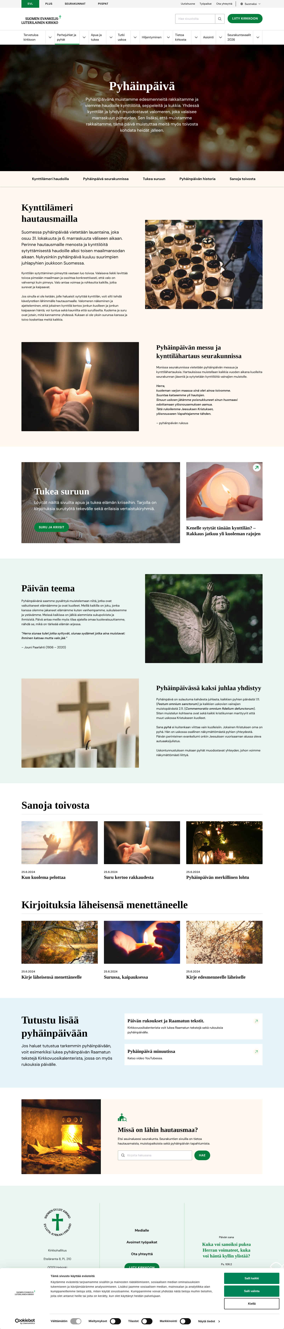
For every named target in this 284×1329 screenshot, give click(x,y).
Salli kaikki (252, 1278)
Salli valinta (251, 1291)
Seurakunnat (75, 4)
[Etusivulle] (41, 19)
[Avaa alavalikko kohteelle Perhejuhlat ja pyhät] (84, 37)
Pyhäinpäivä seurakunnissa (106, 179)
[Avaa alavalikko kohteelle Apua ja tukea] (111, 37)
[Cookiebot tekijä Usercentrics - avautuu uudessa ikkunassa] (25, 1321)
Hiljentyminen (152, 37)
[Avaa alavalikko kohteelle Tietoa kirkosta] (196, 37)
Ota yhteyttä (224, 4)
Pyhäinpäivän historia (197, 179)
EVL (30, 4)
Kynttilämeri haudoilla (50, 179)
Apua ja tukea (96, 37)
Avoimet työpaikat (142, 1242)
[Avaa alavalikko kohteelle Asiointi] (220, 37)
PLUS (48, 4)
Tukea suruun (154, 179)
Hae (202, 1155)
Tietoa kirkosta (180, 37)
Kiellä (252, 1303)
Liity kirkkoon (245, 18)
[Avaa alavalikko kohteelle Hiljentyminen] (168, 37)
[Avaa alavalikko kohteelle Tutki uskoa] (135, 37)
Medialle (142, 1230)
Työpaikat (206, 4)
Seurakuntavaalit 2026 (239, 37)
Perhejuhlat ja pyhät (66, 37)
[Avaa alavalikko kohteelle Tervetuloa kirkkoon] (50, 37)
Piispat (103, 4)
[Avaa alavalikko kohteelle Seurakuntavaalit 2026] (257, 37)
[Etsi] (219, 18)
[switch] (115, 1321)
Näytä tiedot (206, 1321)
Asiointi (208, 37)
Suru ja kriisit (51, 527)
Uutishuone (188, 4)
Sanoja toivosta (242, 179)
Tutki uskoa (122, 37)
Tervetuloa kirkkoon (31, 37)
